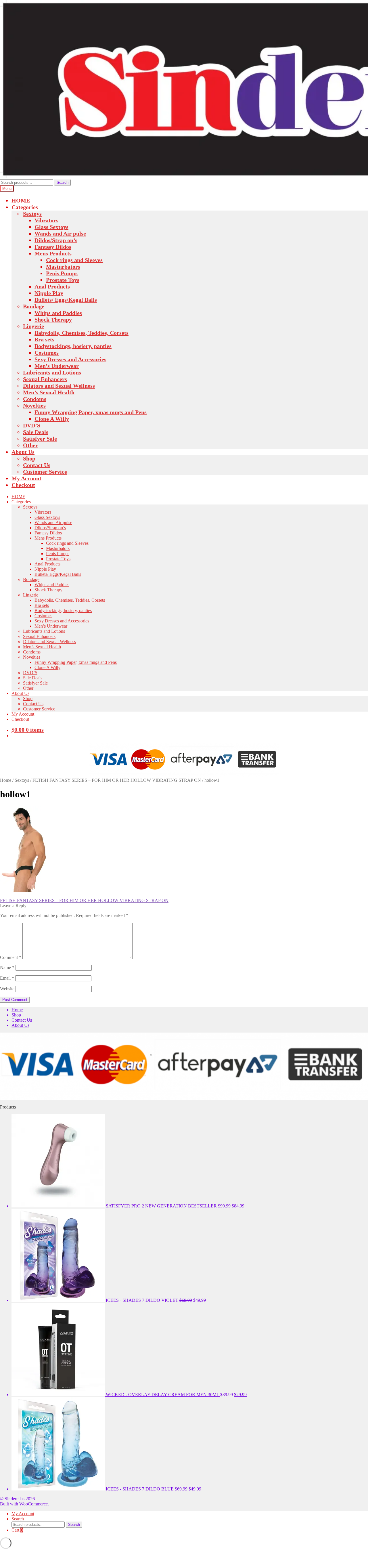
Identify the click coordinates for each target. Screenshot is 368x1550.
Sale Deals (35, 432)
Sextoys (32, 214)
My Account (26, 478)
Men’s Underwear (56, 366)
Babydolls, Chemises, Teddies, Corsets (81, 333)
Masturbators (63, 266)
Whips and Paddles (58, 313)
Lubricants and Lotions (52, 372)
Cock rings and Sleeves (74, 260)
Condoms (34, 399)
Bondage (33, 306)
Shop (29, 458)
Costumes (46, 352)
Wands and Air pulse (60, 233)
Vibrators (46, 220)
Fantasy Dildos (52, 247)
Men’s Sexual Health (48, 392)
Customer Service (45, 472)
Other (30, 445)
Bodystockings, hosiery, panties (73, 346)
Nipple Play (48, 293)
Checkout (23, 485)
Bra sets (44, 339)
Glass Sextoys (51, 227)
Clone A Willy (51, 419)
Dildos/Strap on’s (55, 240)
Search (62, 182)
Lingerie (33, 326)
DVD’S (31, 425)
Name (7, 967)
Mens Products (53, 253)
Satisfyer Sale (40, 438)
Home (5, 780)
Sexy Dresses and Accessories (70, 359)
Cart (17, 1530)
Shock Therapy (53, 319)
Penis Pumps (62, 273)
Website (7, 988)
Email (7, 978)
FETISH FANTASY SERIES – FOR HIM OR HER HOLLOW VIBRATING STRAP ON (116, 780)
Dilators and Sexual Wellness (59, 386)
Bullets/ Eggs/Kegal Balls (65, 300)
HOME (21, 200)
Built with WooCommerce (24, 1503)
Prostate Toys (62, 280)
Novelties (34, 405)
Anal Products (52, 286)
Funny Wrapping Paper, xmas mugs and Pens (90, 412)
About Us (23, 452)
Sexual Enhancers (45, 379)
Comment (10, 957)
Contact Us (36, 465)
